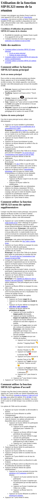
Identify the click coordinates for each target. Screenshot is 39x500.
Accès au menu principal (17, 53)
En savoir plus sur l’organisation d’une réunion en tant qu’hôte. (19, 153)
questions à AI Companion (18, 473)
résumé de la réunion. (16, 495)
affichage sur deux (22, 130)
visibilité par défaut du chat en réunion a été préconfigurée (20, 279)
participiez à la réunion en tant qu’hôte (17, 41)
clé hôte (28, 397)
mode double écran (11, 223)
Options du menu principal (18, 55)
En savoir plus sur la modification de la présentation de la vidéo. (20, 127)
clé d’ (18, 164)
